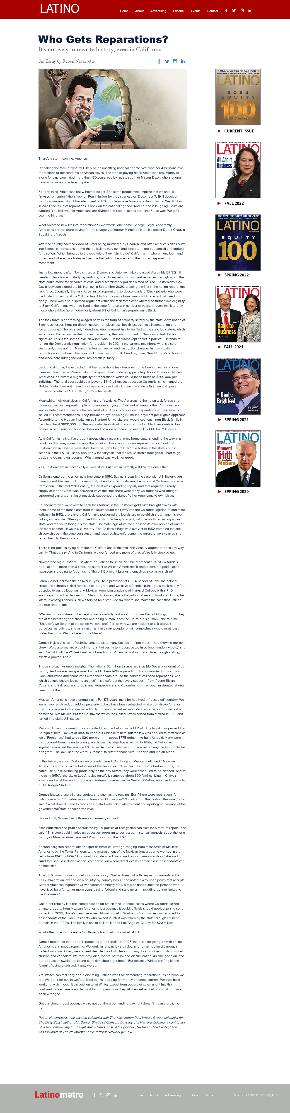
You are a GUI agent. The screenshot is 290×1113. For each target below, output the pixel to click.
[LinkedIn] (249, 10)
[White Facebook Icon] (94, 1095)
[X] (101, 1095)
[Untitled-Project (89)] (175, 61)
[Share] (167, 61)
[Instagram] (241, 10)
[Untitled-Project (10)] (159, 61)
